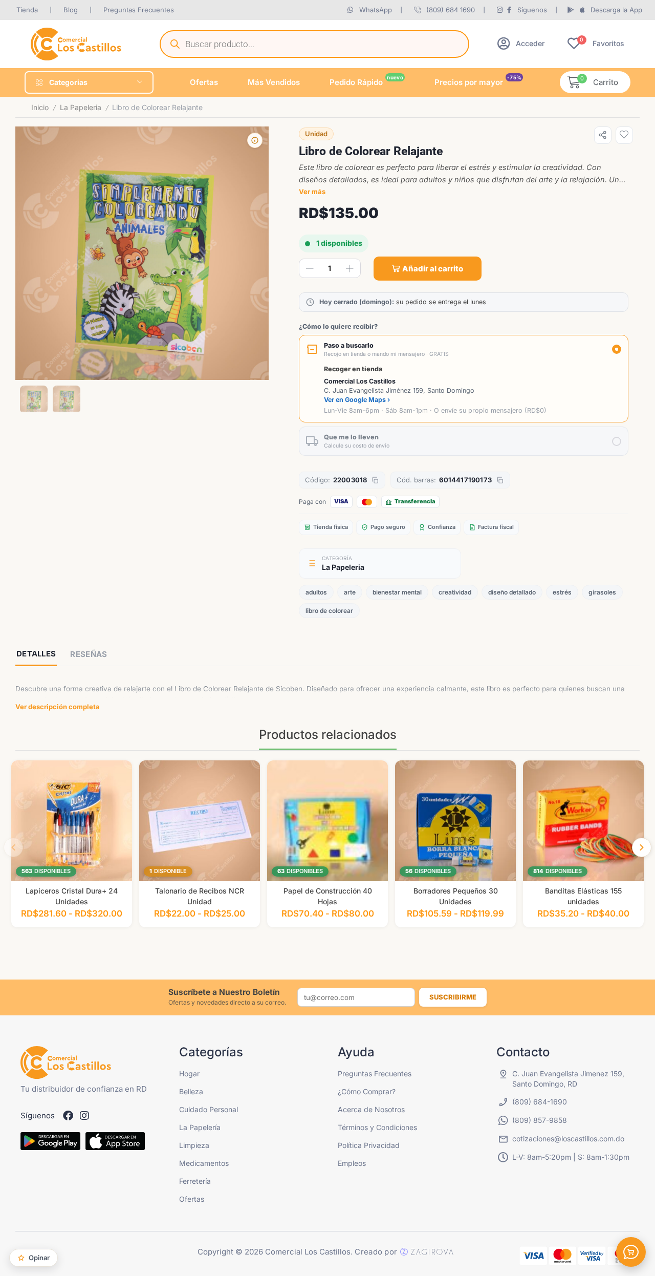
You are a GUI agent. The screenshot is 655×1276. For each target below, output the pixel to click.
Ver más (312, 191)
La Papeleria (80, 107)
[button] (520, 43)
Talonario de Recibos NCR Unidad (199, 896)
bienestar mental (397, 592)
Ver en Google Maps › (357, 399)
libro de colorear (329, 610)
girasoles (602, 592)
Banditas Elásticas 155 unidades (583, 896)
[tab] (36, 654)
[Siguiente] (641, 847)
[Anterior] (13, 847)
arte (350, 592)
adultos (316, 592)
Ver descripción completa (57, 707)
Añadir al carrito (432, 268)
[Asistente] (631, 1252)
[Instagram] (84, 1116)
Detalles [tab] (36, 653)
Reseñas (88, 654)
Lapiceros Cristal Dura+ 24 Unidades (72, 896)
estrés (562, 592)
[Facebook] (68, 1116)
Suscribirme (452, 997)
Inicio (40, 107)
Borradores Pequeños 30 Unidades (455, 896)
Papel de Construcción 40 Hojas (327, 896)
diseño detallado (512, 592)
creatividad (455, 592)
